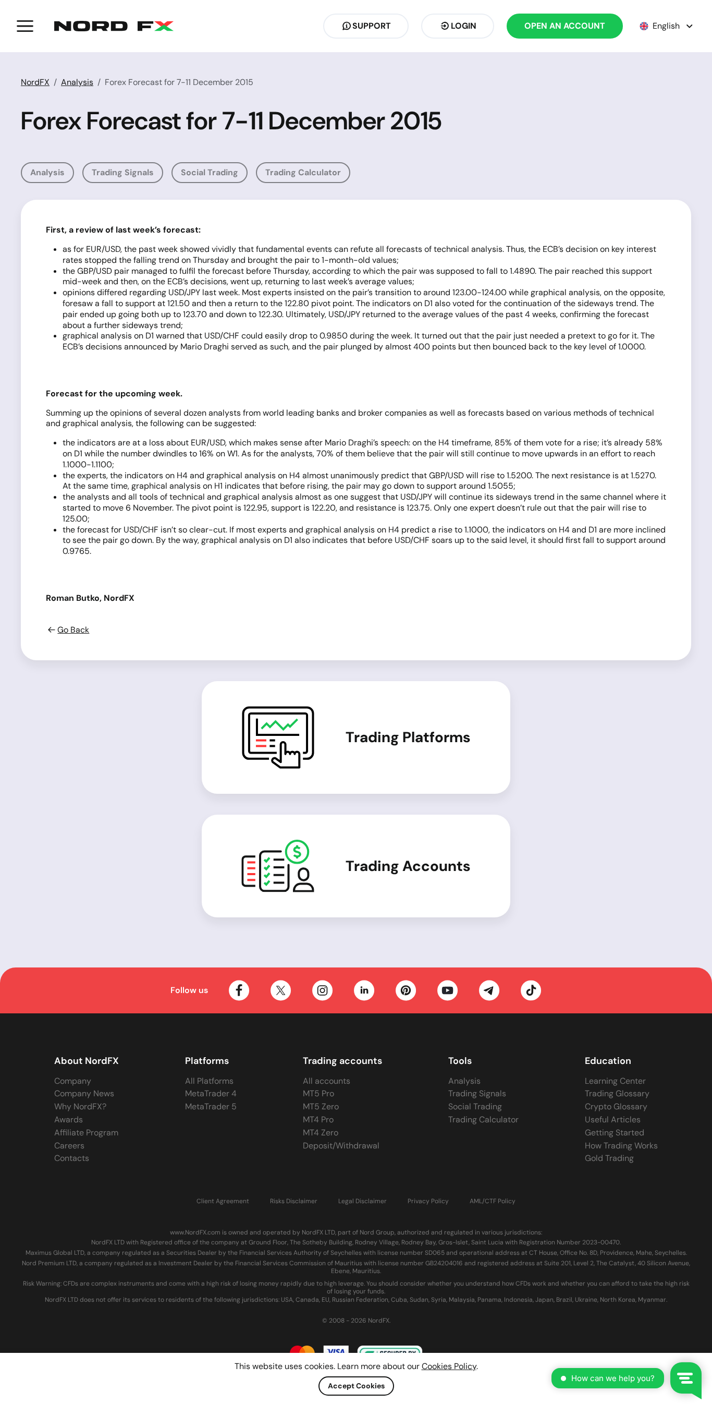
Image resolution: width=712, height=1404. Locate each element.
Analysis (77, 82)
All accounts (326, 1080)
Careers (69, 1145)
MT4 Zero (320, 1132)
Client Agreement (223, 1201)
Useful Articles (613, 1119)
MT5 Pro (318, 1093)
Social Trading (209, 172)
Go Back (73, 630)
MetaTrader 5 (211, 1106)
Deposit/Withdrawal (341, 1145)
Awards (68, 1119)
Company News (84, 1093)
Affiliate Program (86, 1132)
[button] (25, 26)
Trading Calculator (303, 172)
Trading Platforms (408, 737)
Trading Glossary (617, 1093)
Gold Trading (609, 1158)
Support (371, 25)
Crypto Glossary (616, 1106)
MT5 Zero (321, 1106)
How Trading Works (621, 1145)
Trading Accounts (408, 866)
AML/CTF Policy (492, 1201)
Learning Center (615, 1080)
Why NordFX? (80, 1106)
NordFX (35, 82)
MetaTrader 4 (211, 1093)
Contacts (71, 1158)
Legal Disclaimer (362, 1201)
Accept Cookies (356, 1385)
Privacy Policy (428, 1201)
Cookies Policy (449, 1366)
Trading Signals (123, 172)
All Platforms (209, 1080)
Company (72, 1080)
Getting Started (614, 1132)
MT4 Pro (318, 1119)
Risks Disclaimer (293, 1201)
